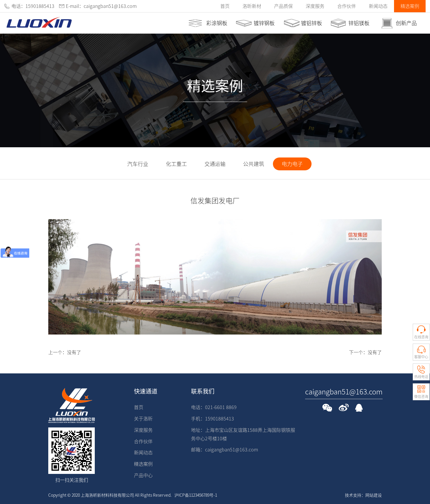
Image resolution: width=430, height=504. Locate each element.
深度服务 (315, 6)
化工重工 (176, 164)
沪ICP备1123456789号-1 (195, 495)
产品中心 (143, 475)
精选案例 (409, 6)
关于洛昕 (143, 418)
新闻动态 (378, 6)
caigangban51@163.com (344, 391)
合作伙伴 (346, 6)
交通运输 (215, 164)
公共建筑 (253, 164)
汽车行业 (137, 164)
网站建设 (373, 495)
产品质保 (283, 6)
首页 (225, 6)
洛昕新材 (251, 6)
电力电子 (292, 164)
